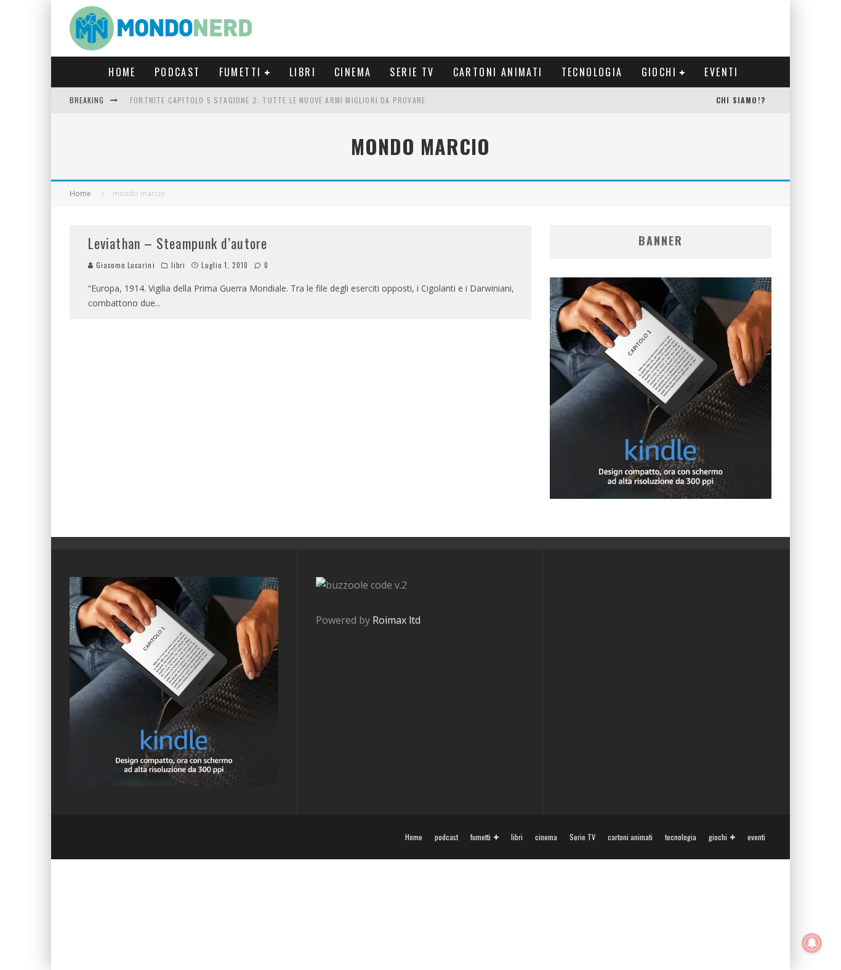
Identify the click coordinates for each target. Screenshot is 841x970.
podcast (178, 72)
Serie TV (412, 72)
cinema (352, 72)
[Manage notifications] (812, 943)
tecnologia (592, 72)
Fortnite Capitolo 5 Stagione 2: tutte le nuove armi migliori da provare (277, 100)
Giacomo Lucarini (124, 265)
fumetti (240, 72)
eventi (721, 72)
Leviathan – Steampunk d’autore (177, 243)
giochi (659, 72)
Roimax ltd (396, 620)
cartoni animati (498, 72)
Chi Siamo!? (740, 100)
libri (302, 72)
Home (122, 72)
